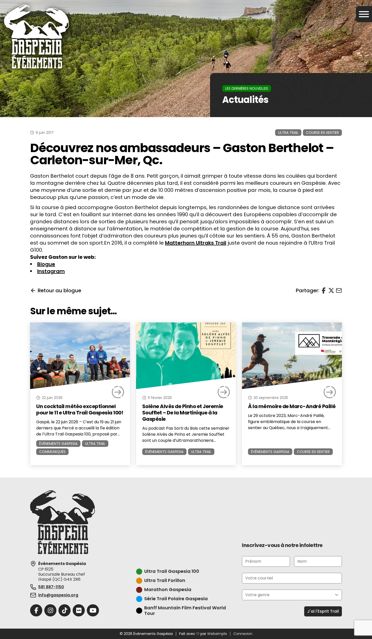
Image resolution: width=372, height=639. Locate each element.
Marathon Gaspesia (167, 590)
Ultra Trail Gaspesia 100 (171, 571)
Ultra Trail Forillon (164, 580)
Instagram (51, 271)
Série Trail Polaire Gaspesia (176, 599)
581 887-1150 (51, 587)
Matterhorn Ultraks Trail (195, 242)
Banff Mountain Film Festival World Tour (185, 610)
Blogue (46, 264)
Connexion (242, 634)
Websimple (217, 634)
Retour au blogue (59, 290)
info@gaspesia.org (58, 595)
